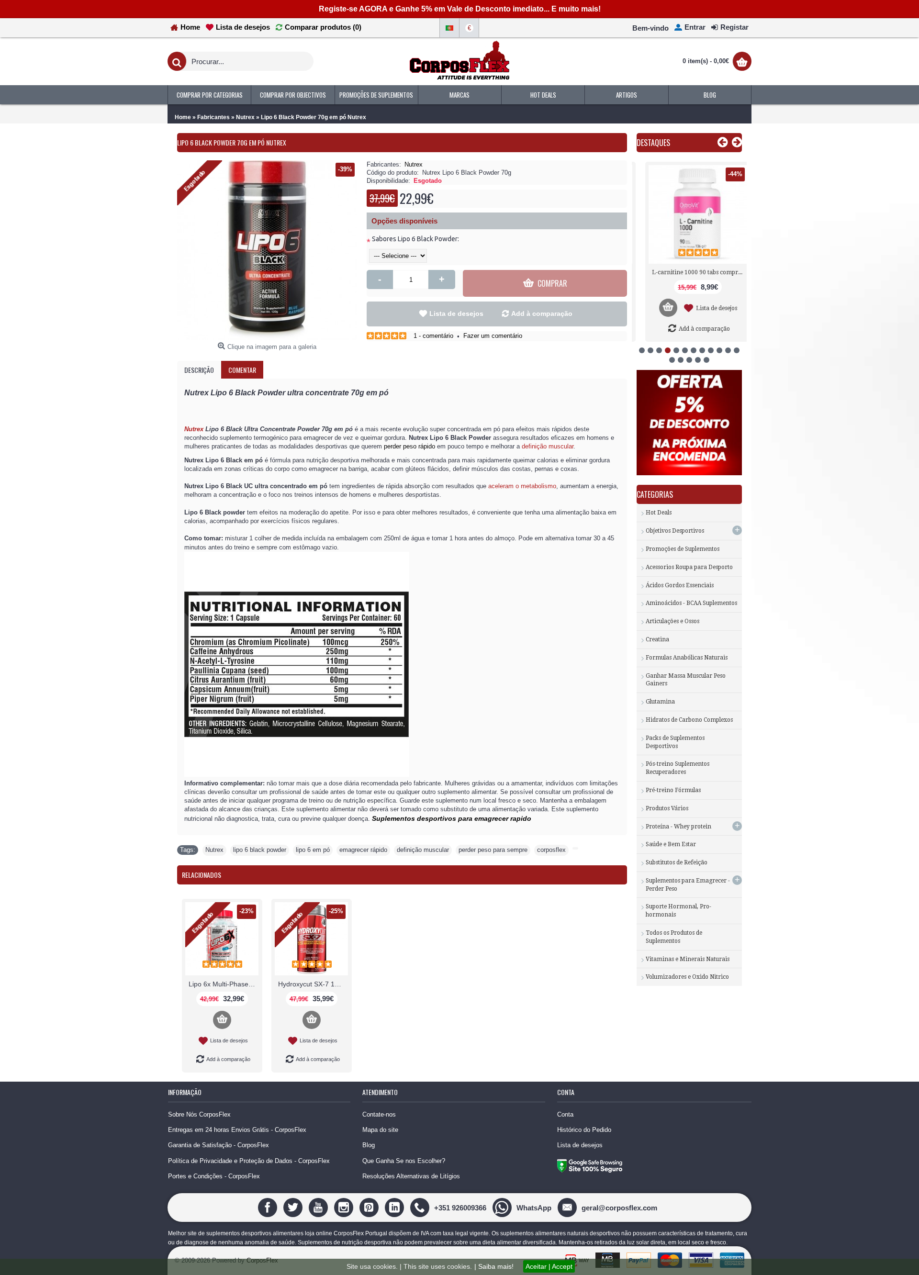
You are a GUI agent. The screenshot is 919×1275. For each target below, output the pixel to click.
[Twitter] (294, 1207)
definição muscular (423, 849)
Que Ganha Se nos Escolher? (403, 1160)
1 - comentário (433, 335)
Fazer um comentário (492, 335)
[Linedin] (395, 1207)
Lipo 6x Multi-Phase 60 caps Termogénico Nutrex (223, 984)
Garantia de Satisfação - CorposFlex (218, 1145)
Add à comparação (541, 313)
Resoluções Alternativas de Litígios (411, 1176)
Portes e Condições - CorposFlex (214, 1176)
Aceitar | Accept (549, 1266)
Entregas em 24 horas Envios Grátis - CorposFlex (237, 1129)
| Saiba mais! (494, 1266)
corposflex (551, 849)
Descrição (199, 370)
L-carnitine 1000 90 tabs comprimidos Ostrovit (691, 272)
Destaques (653, 142)
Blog (368, 1145)
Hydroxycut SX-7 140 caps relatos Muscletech (313, 984)
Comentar (242, 370)
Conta (565, 1114)
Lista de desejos (456, 313)
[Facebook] (269, 1207)
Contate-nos (379, 1114)
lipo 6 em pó (313, 849)
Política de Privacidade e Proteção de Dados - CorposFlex (249, 1160)
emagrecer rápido (363, 849)
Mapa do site (380, 1129)
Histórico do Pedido (584, 1129)
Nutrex (413, 164)
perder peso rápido (409, 446)
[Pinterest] (370, 1207)
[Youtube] (319, 1207)
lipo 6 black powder (259, 849)
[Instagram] (345, 1207)
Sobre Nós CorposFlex (199, 1114)
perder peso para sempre (493, 849)
